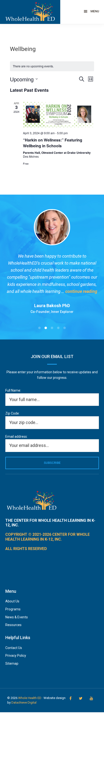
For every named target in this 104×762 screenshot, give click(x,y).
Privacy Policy (15, 655)
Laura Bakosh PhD (52, 305)
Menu (94, 11)
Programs (13, 609)
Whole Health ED (29, 698)
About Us (12, 601)
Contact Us (13, 648)
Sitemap (11, 663)
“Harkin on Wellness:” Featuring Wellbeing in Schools (52, 142)
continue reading (81, 291)
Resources (13, 625)
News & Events (16, 617)
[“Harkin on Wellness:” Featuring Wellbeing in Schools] (58, 114)
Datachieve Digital (24, 702)
